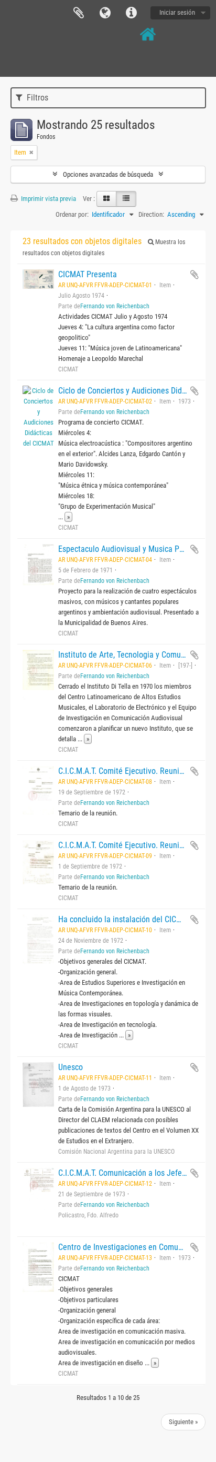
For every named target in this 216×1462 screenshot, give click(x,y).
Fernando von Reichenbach (114, 306)
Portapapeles (79, 13)
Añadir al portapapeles (194, 274)
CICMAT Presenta (87, 274)
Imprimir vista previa (47, 199)
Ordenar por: (72, 214)
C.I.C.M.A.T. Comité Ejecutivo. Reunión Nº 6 (131, 771)
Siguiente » (183, 1422)
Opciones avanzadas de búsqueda (108, 174)
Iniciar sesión (177, 12)
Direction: (151, 214)
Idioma (105, 13)
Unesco (70, 1067)
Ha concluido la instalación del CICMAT (124, 919)
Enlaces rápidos (131, 13)
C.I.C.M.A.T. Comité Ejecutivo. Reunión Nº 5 (131, 845)
